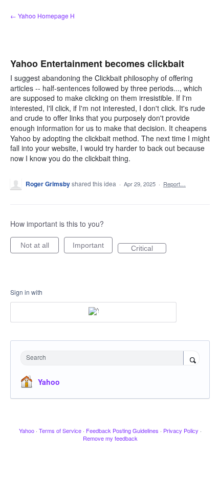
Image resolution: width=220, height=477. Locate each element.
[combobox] (104, 358)
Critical (148, 248)
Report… (174, 184)
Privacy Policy (181, 430)
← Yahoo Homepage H (42, 15)
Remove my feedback (110, 438)
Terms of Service (60, 430)
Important (93, 247)
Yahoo (49, 382)
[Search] (191, 359)
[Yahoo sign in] (93, 312)
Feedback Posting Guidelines (122, 430)
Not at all (39, 247)
